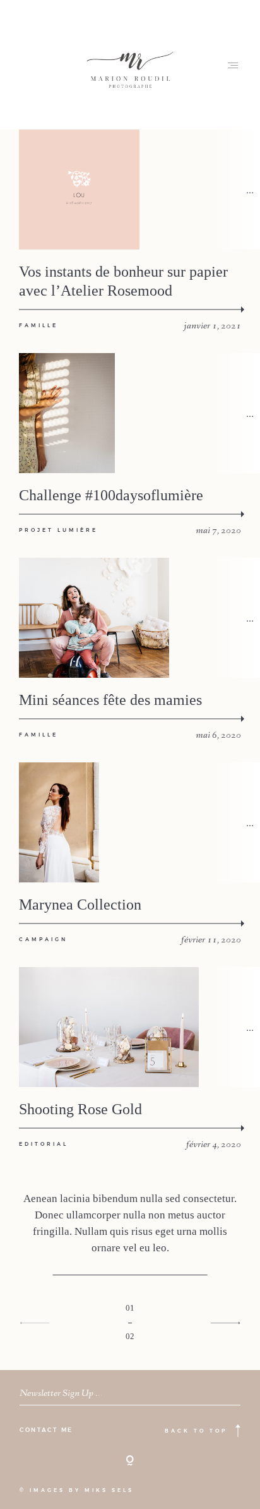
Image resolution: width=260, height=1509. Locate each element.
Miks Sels (109, 1490)
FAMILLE (38, 325)
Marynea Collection (80, 904)
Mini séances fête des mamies (110, 700)
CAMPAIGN (43, 939)
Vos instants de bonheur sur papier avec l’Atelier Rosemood (123, 281)
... (250, 189)
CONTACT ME (46, 1429)
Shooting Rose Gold (80, 1109)
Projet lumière (58, 530)
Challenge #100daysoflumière (111, 495)
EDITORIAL (43, 1144)
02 (130, 1336)
